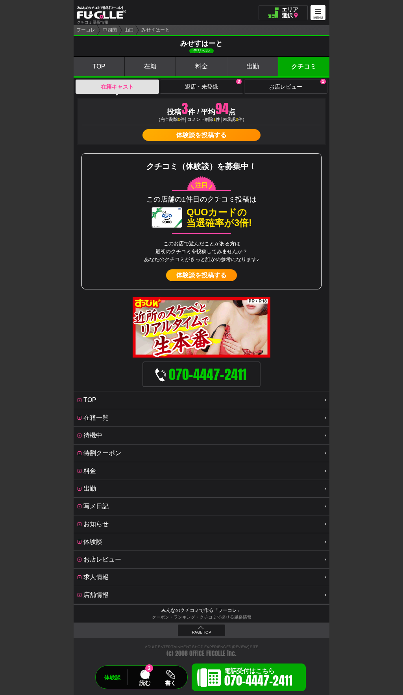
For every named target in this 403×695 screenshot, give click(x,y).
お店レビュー (296, 85)
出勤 (252, 66)
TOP (98, 66)
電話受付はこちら (258, 678)
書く (170, 683)
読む (144, 683)
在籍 (150, 66)
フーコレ (85, 30)
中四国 (110, 30)
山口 (129, 30)
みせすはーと (155, 30)
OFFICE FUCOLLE (207, 653)
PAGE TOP (201, 632)
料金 (201, 66)
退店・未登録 (212, 85)
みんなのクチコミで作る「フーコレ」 (201, 610)
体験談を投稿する (201, 135)
